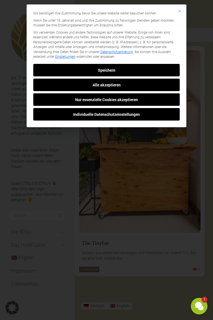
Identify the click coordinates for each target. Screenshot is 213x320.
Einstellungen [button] (65, 57)
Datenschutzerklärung (116, 52)
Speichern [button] (106, 70)
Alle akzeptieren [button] (107, 85)
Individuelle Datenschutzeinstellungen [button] (106, 114)
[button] (199, 306)
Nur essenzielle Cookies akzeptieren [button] (106, 99)
